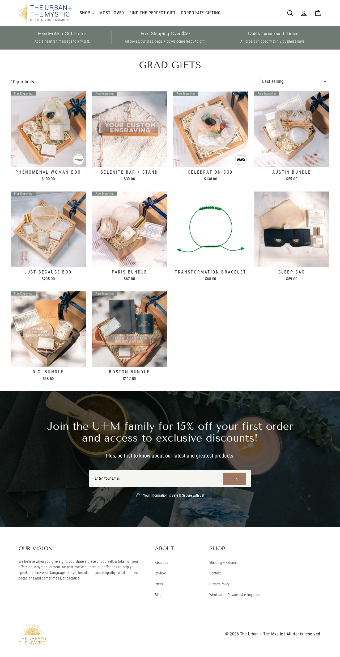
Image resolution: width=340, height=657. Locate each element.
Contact (215, 573)
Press (159, 584)
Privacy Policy (219, 584)
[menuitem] (87, 13)
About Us (161, 562)
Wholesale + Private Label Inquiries (234, 595)
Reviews (161, 573)
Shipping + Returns (223, 562)
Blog (158, 595)
